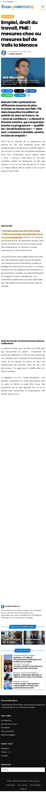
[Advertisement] (23, 199)
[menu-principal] (43, 6)
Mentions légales (8, 735)
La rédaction (6, 720)
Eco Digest (8, 17)
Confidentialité (10, 785)
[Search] (42, 769)
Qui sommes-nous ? (9, 724)
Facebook (5, 748)
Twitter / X (5, 752)
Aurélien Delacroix (12, 606)
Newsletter (5, 728)
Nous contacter (7, 731)
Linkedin (4, 756)
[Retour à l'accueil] (18, 6)
